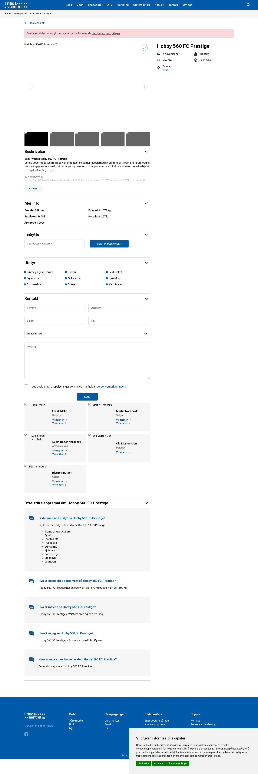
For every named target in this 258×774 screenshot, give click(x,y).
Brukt (72, 724)
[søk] (248, 4)
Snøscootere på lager (157, 720)
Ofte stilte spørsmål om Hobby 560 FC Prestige (66, 503)
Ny (71, 728)
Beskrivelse (34, 151)
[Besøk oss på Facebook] (26, 734)
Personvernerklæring (203, 724)
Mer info (31, 203)
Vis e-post (57, 423)
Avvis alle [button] (158, 763)
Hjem (7, 13)
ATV (110, 4)
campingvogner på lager (106, 33)
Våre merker (76, 720)
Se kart (165, 70)
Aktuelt (159, 4)
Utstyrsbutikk (141, 4)
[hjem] (16, 4)
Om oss (187, 4)
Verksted (123, 4)
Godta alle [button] (144, 763)
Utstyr (29, 262)
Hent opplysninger (109, 243)
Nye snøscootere (155, 724)
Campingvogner (19, 13)
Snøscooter (95, 4)
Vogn (80, 4)
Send (87, 396)
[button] (145, 87)
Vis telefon (58, 419)
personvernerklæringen (111, 386)
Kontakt (173, 4)
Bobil (69, 4)
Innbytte (31, 234)
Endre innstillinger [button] (178, 763)
